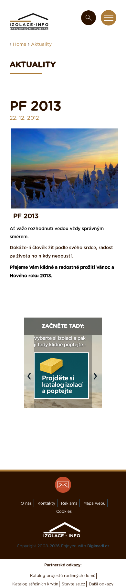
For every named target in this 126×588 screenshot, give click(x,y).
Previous (30, 379)
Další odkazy (101, 584)
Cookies (64, 511)
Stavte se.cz (73, 584)
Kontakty (46, 503)
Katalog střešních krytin (35, 584)
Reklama (69, 503)
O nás (26, 503)
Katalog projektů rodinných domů (62, 576)
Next (97, 379)
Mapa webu (94, 503)
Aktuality (41, 44)
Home (19, 44)
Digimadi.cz (98, 546)
